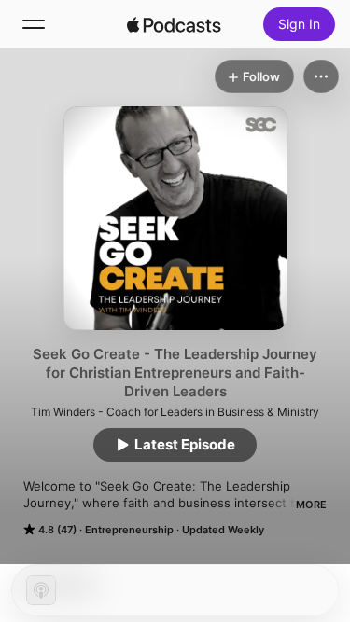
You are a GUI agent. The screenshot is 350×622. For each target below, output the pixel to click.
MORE (311, 504)
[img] (174, 24)
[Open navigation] (33, 24)
